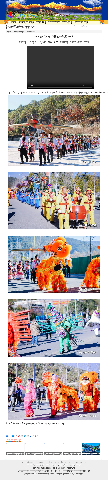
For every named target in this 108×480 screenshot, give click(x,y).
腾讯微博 (27, 436)
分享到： (10, 436)
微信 (37, 436)
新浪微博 (21, 436)
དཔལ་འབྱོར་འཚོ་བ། (54, 22)
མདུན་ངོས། (14, 22)
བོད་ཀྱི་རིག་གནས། (67, 22)
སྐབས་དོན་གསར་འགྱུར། (26, 22)
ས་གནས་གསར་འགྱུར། (31, 32)
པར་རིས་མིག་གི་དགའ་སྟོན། (13, 440)
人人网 (32, 436)
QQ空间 (15, 436)
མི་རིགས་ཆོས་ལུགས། (81, 22)
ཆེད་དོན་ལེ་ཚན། (41, 22)
